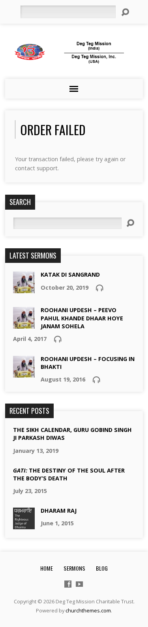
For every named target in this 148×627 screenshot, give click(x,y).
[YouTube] (79, 584)
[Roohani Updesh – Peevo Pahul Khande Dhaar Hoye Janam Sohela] (24, 324)
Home (46, 568)
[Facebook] (67, 584)
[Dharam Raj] (24, 525)
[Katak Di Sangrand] (24, 289)
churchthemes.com (88, 610)
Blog (102, 568)
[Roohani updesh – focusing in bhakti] (24, 373)
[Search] (125, 12)
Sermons (74, 568)
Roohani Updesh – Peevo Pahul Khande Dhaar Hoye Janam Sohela (82, 317)
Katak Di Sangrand (70, 274)
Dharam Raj (59, 510)
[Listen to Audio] (99, 287)
